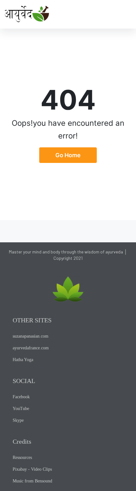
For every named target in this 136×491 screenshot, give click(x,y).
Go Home (68, 155)
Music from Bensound (32, 481)
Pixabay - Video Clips (32, 469)
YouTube (21, 408)
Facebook (21, 396)
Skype (18, 420)
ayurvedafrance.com (31, 348)
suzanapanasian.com (30, 336)
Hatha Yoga (23, 359)
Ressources (22, 457)
